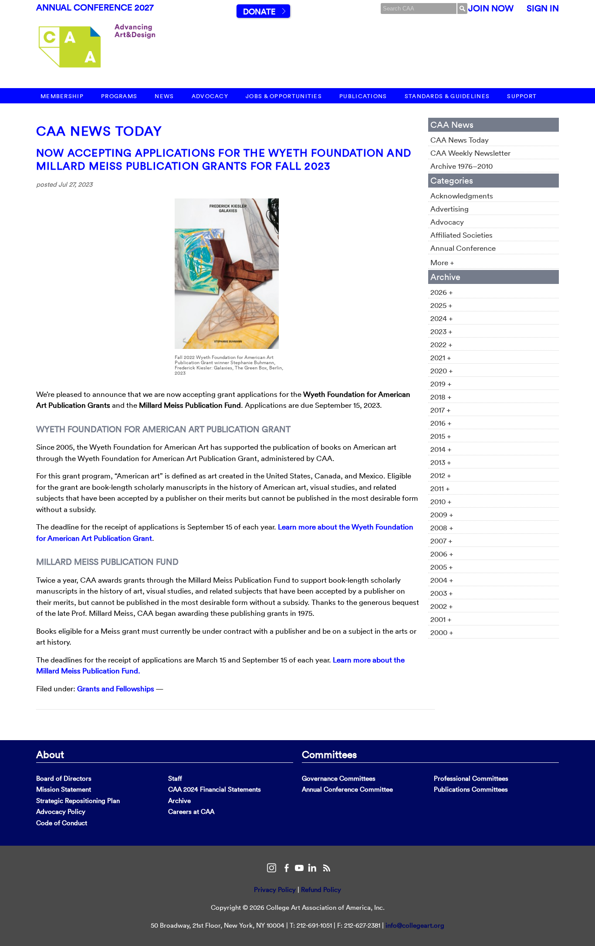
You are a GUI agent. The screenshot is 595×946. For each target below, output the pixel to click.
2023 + (441, 331)
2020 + (441, 370)
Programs (119, 96)
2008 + (441, 527)
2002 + (441, 606)
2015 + (440, 436)
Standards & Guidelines (447, 96)
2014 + (441, 449)
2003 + (441, 593)
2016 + (441, 422)
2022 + (441, 344)
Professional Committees (471, 778)
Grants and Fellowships (115, 688)
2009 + (441, 514)
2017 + (440, 409)
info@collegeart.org (414, 925)
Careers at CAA (191, 811)
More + (442, 262)
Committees (329, 754)
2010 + (441, 501)
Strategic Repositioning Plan (78, 800)
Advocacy (210, 96)
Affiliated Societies (461, 234)
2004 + (441, 579)
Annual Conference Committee (347, 789)
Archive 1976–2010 (461, 166)
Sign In (543, 8)
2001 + (441, 619)
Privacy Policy (275, 889)
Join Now (491, 8)
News (164, 96)
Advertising (449, 208)
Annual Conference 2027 (95, 7)
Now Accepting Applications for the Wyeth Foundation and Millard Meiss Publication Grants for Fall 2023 (223, 159)
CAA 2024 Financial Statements (214, 789)
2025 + (441, 305)
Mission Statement (63, 789)
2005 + (441, 566)
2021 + (440, 357)
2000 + (441, 632)
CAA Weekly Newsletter (470, 152)
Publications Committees (471, 789)
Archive (179, 800)
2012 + (440, 475)
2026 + (441, 292)
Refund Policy (321, 889)
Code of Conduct (61, 823)
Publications (363, 96)
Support (522, 96)
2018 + (441, 396)
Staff (175, 778)
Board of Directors (63, 778)
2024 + (441, 318)
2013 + (440, 462)
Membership (62, 96)
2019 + (441, 383)
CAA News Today (99, 131)
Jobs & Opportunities (284, 96)
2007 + (441, 540)
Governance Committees (338, 778)
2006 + (441, 553)
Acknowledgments (461, 195)
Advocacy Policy (60, 811)
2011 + (440, 488)
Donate (259, 12)
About (50, 754)
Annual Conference (463, 248)
